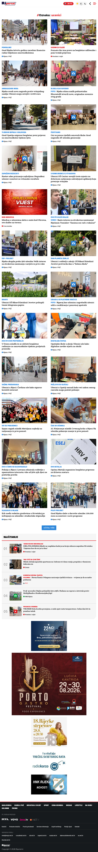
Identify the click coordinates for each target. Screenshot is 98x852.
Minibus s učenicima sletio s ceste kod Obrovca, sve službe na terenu (24, 221)
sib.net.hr (32, 835)
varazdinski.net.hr (21, 835)
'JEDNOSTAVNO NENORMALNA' (33, 544)
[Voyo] (14, 819)
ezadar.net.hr (53, 835)
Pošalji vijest (68, 827)
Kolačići (4, 827)
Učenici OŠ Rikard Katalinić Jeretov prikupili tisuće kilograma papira (23, 303)
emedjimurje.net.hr (7, 835)
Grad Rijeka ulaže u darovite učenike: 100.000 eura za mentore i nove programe (72, 514)
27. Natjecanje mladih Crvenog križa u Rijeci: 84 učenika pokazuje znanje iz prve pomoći (73, 429)
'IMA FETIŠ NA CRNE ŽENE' (31, 559)
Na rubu (88, 805)
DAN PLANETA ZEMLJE (60, 258)
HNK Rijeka (29, 596)
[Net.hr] (5, 819)
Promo (14, 808)
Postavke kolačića (14, 827)
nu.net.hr (80, 835)
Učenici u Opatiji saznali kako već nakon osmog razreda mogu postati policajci (73, 388)
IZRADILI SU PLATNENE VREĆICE (64, 299)
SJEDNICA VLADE (58, 47)
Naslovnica (6, 805)
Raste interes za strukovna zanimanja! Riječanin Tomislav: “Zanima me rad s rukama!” (73, 221)
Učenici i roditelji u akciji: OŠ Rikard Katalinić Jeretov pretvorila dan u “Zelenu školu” (72, 262)
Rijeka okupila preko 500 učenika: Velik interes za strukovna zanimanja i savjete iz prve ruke (24, 262)
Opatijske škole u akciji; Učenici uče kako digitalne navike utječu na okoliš (70, 345)
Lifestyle (78, 805)
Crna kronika (7, 226)
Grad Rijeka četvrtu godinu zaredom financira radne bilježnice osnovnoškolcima (23, 51)
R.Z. (26, 583)
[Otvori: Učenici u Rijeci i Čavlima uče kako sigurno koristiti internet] (24, 369)
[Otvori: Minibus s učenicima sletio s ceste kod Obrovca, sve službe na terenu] (24, 202)
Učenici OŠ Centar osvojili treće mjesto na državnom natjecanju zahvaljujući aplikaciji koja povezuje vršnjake (73, 179)
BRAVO (5, 299)
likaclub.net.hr (6, 840)
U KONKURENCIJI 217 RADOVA (63, 173)
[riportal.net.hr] (6, 845)
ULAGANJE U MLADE (10, 510)
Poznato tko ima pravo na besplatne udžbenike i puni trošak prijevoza (73, 51)
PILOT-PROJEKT (57, 510)
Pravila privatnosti (28, 827)
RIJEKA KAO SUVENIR (60, 88)
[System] (81, 3)
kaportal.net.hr (42, 835)
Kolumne (5, 808)
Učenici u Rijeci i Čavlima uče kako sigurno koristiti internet (22, 388)
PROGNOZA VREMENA (30, 607)
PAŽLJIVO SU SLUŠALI (59, 384)
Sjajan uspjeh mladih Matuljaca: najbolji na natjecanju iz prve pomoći (22, 429)
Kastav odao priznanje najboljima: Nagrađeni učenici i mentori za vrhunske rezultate (23, 177)
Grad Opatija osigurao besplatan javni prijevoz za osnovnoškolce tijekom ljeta (24, 136)
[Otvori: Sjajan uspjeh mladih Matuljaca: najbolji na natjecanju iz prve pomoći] (24, 410)
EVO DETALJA (56, 466)
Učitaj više (49, 527)
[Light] (77, 3)
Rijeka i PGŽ (7, 56)
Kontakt (77, 827)
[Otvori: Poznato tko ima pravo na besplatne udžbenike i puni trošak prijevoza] (73, 32)
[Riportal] (9, 3)
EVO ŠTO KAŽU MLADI (59, 217)
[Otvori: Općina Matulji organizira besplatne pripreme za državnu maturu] (73, 452)
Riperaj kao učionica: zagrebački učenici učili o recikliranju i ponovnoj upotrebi (72, 303)
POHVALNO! (6, 47)
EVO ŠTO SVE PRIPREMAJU (13, 341)
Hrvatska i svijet (57, 56)
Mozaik (69, 805)
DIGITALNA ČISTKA (58, 341)
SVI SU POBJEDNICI (10, 425)
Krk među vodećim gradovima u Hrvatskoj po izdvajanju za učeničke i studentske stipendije (23, 514)
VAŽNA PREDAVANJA (10, 384)
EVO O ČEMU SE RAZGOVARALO (14, 466)
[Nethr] (34, 819)
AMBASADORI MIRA (10, 88)
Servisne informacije (43, 827)
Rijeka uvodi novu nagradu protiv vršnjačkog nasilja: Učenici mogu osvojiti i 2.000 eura (23, 92)
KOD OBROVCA (8, 217)
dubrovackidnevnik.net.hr (67, 835)
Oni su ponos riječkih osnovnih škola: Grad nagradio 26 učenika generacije (71, 136)
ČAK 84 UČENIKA (58, 425)
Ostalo (27, 567)
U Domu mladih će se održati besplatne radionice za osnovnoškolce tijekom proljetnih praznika (23, 346)
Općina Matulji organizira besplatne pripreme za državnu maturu (72, 471)
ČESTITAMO (55, 132)
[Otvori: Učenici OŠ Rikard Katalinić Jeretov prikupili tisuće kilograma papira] (24, 284)
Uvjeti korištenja (56, 827)
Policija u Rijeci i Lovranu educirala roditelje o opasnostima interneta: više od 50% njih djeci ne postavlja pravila (24, 472)
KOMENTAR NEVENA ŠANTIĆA (33, 575)
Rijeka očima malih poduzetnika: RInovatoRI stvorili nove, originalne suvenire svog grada (72, 94)
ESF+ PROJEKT (7, 258)
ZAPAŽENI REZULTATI (10, 173)
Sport (46, 805)
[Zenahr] (24, 819)
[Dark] (85, 3)
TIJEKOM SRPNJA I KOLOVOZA (14, 132)
